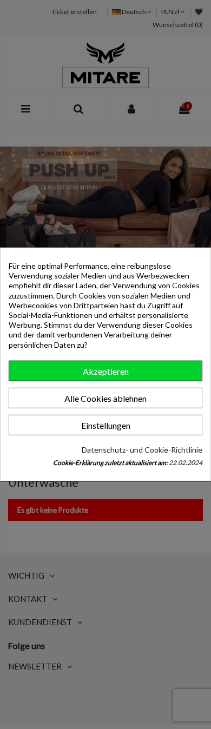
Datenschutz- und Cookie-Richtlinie (142, 449)
